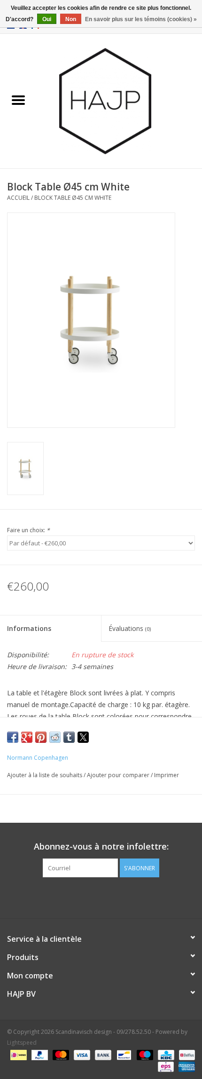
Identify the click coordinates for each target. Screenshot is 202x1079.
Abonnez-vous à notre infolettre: (101, 846)
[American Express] (185, 1066)
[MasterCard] (59, 1054)
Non (70, 19)
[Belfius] (185, 1054)
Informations (29, 628)
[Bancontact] (123, 1054)
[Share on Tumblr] (69, 737)
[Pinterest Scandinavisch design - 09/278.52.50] (101, 896)
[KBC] (165, 1054)
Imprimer (166, 775)
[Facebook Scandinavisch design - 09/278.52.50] (84, 896)
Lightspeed (22, 1043)
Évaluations (130, 628)
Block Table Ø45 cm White (72, 198)
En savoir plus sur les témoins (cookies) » (141, 19)
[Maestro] (144, 1054)
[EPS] (165, 1066)
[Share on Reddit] (55, 737)
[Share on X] (83, 737)
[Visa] (81, 1054)
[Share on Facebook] (12, 737)
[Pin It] (41, 737)
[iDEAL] (17, 1054)
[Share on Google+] (26, 737)
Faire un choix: (28, 530)
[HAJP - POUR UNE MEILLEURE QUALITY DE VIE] (119, 100)
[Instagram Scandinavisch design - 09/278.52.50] (117, 896)
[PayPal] (38, 1054)
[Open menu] (18, 99)
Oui (46, 19)
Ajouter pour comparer (119, 775)
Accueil (18, 198)
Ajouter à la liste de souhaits (45, 775)
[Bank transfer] (102, 1054)
